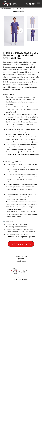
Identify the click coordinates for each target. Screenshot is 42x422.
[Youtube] (33, 3)
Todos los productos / (6, 8)
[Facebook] (30, 3)
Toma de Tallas (21, 258)
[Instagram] (27, 3)
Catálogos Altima (21, 260)
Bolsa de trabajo (21, 261)
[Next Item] (20, 30)
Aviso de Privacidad (21, 256)
